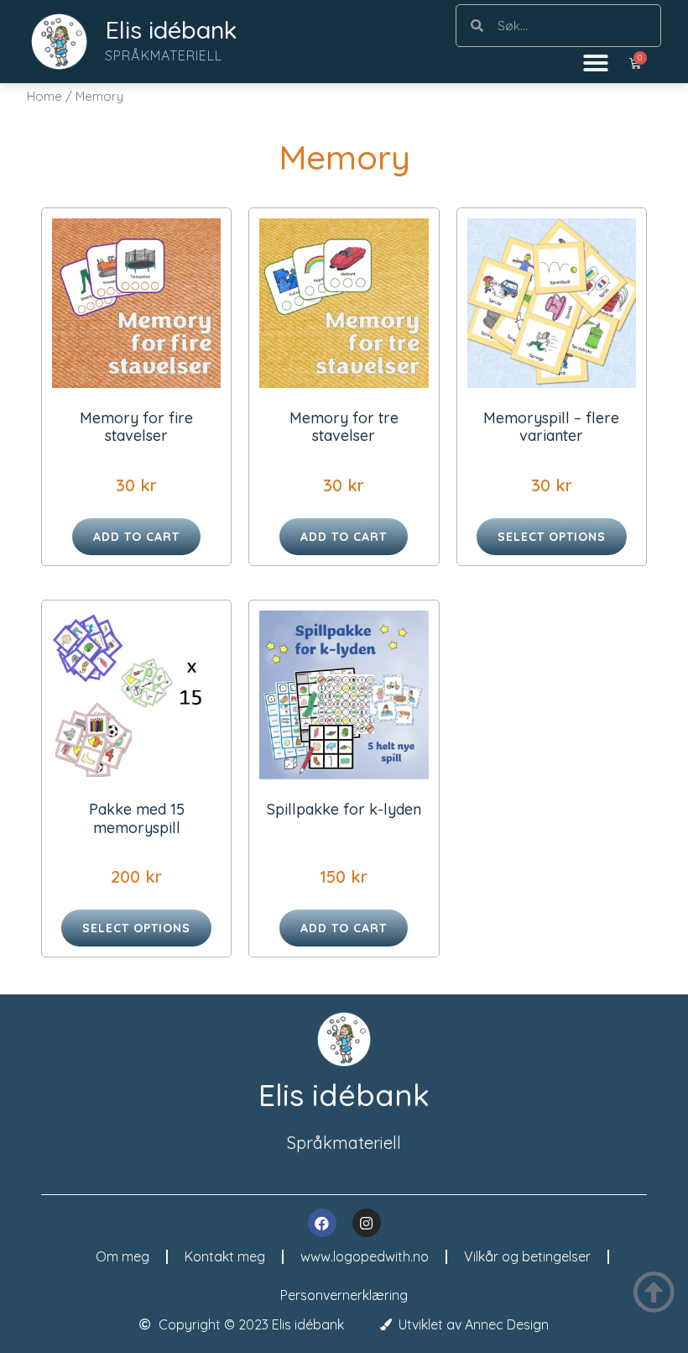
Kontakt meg (225, 1256)
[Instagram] (366, 1223)
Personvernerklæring (344, 1295)
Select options (552, 536)
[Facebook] (322, 1223)
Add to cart (136, 536)
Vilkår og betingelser (527, 1256)
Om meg (122, 1256)
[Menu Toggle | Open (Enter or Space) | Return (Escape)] (595, 63)
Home (44, 96)
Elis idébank (171, 29)
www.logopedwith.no (364, 1256)
